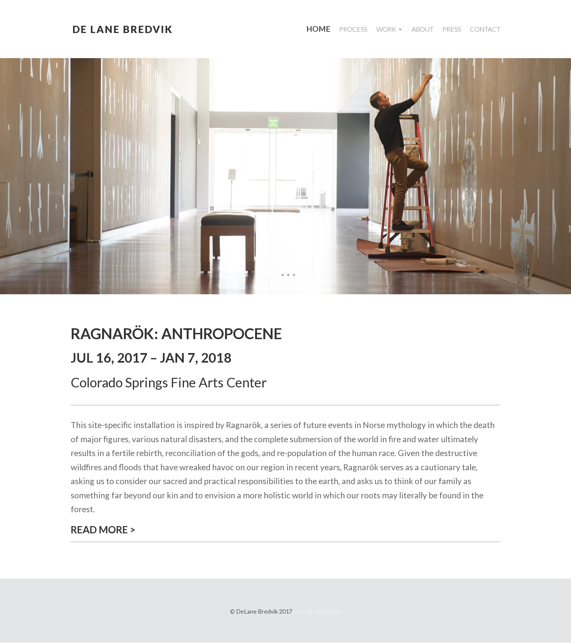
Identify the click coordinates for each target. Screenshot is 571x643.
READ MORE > (103, 529)
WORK (386, 29)
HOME (318, 29)
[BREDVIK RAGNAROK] (285, 291)
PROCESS (353, 29)
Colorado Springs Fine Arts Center (169, 382)
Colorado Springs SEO (318, 612)
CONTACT (485, 29)
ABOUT (423, 29)
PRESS (451, 29)
